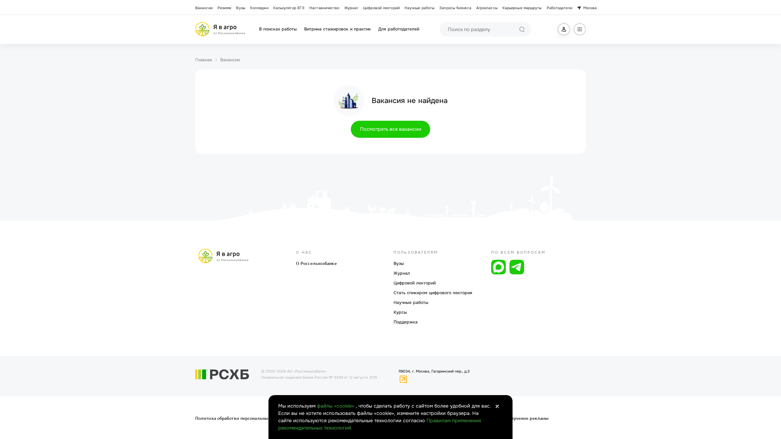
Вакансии (204, 7)
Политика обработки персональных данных (241, 418)
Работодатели (559, 7)
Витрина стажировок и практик (337, 29)
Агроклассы (487, 7)
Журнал (351, 7)
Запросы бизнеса (455, 7)
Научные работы (419, 7)
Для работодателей (398, 29)
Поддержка (406, 322)
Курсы (400, 312)
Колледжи (259, 7)
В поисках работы (278, 29)
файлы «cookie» (336, 406)
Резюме (225, 7)
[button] (564, 29)
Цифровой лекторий (381, 7)
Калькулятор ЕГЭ (289, 7)
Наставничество (324, 7)
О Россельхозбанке (316, 263)
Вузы (240, 7)
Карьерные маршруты (522, 7)
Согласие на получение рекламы (513, 418)
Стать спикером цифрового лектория (433, 292)
